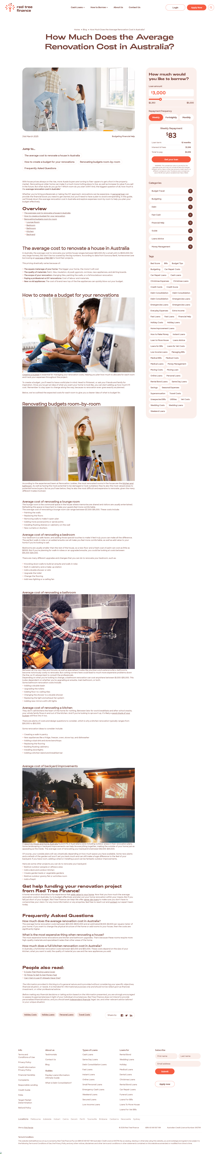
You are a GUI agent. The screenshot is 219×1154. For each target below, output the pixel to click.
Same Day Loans (179, 381)
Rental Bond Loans (159, 381)
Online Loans (156, 376)
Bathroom (31, 228)
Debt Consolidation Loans (94, 1064)
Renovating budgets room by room (40, 219)
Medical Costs (172, 358)
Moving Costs (157, 370)
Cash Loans (176, 275)
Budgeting (155, 269)
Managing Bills (178, 352)
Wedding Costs (158, 405)
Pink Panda (28, 1128)
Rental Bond (125, 1054)
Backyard (30, 234)
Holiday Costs (30, 1014)
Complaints (23, 1080)
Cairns (66, 1119)
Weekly (156, 117)
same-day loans (91, 899)
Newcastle (126, 1119)
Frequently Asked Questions (40, 168)
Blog (85, 29)
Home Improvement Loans (162, 328)
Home (77, 29)
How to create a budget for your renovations (49, 161)
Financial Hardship (26, 1075)
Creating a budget (31, 375)
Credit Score (172, 287)
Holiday (123, 1064)
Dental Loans (126, 1074)
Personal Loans (66, 1014)
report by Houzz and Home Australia (41, 844)
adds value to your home (82, 894)
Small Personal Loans (92, 1084)
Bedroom (30, 225)
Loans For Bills (126, 1099)
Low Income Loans (159, 352)
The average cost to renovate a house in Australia (52, 155)
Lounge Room (33, 222)
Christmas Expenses (160, 281)
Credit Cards (156, 287)
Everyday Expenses (159, 311)
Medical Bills (156, 358)
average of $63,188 (44, 258)
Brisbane (103, 1119)
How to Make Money (160, 334)
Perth (82, 1119)
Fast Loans (155, 316)
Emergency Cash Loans (93, 1089)
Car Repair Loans (158, 275)
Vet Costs (185, 399)
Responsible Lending (28, 1085)
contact (113, 902)
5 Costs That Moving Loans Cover (39, 972)
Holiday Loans (48, 1014)
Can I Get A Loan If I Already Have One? (42, 978)
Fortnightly (171, 117)
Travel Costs (84, 1014)
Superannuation (158, 393)
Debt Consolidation (159, 293)
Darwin (74, 1119)
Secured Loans (89, 1099)
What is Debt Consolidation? (58, 1083)
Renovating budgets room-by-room (100, 161)
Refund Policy (24, 1108)
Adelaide (47, 1119)
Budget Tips (177, 263)
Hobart (57, 1119)
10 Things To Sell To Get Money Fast (40, 975)
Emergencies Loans (181, 299)
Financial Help (184, 316)
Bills (166, 263)
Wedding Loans (176, 405)
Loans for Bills (157, 346)
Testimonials (51, 1054)
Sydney (136, 1119)
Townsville (92, 1119)
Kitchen (30, 231)
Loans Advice (179, 340)
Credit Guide (24, 1090)
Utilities (173, 399)
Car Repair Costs (172, 269)
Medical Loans (157, 364)
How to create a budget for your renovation (44, 216)
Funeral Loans (126, 1094)
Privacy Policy (24, 1062)
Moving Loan (172, 370)
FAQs (20, 1095)
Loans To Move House (130, 1104)
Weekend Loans (158, 411)
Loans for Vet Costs (176, 346)
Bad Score (155, 263)
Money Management (177, 364)
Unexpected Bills (158, 399)
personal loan (118, 194)
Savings (154, 387)
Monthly (186, 117)
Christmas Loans (180, 281)
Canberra (114, 1119)
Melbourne (36, 1119)
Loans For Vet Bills (128, 1109)
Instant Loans (179, 334)
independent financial (80, 999)
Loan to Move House (160, 340)
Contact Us (50, 1059)
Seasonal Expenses (170, 387)
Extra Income (178, 311)
